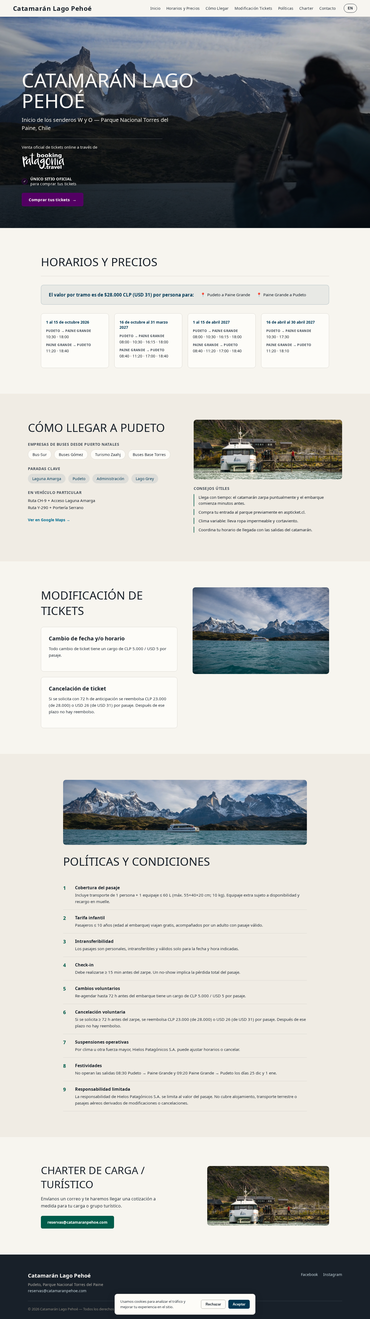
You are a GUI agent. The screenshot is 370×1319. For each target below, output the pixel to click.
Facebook (309, 1274)
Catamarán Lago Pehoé (52, 8)
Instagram (332, 1274)
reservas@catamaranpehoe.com (77, 1222)
